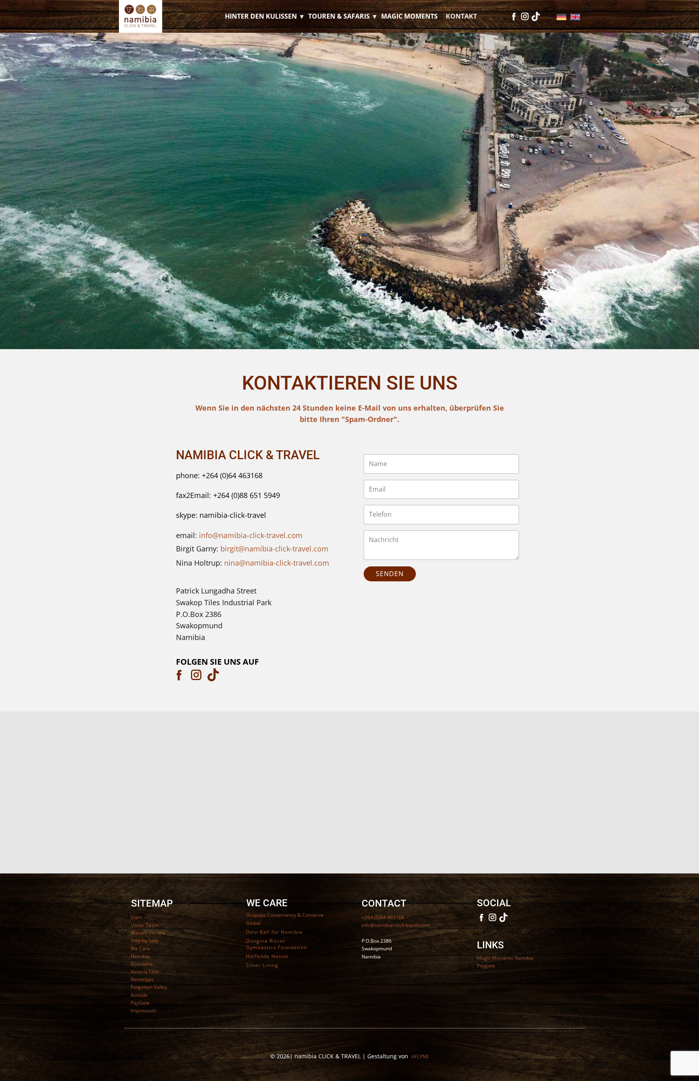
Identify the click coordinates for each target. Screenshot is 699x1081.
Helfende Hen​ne (267, 956)
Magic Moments (409, 16)
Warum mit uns (148, 932)
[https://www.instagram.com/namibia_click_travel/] (196, 674)
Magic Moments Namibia (505, 957)
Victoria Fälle (145, 971)
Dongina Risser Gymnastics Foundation (276, 944)
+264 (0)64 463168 (383, 917)
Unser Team (145, 925)
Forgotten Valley (149, 986)
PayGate (140, 1002)
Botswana (142, 963)
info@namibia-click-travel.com (251, 535)
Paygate (486, 965)
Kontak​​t (139, 995)
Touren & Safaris (339, 16)
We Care (140, 948)
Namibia (140, 956)
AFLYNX (420, 1056)
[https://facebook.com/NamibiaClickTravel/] (179, 674)
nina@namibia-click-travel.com (276, 563)
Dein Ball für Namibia (274, 932)
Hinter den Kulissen (261, 16)
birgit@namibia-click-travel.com (274, 548)
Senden (390, 573)
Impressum (143, 1010)
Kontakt (461, 16)
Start (136, 917)
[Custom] (535, 16)
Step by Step (145, 940)
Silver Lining (262, 965)
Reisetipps (142, 979)
